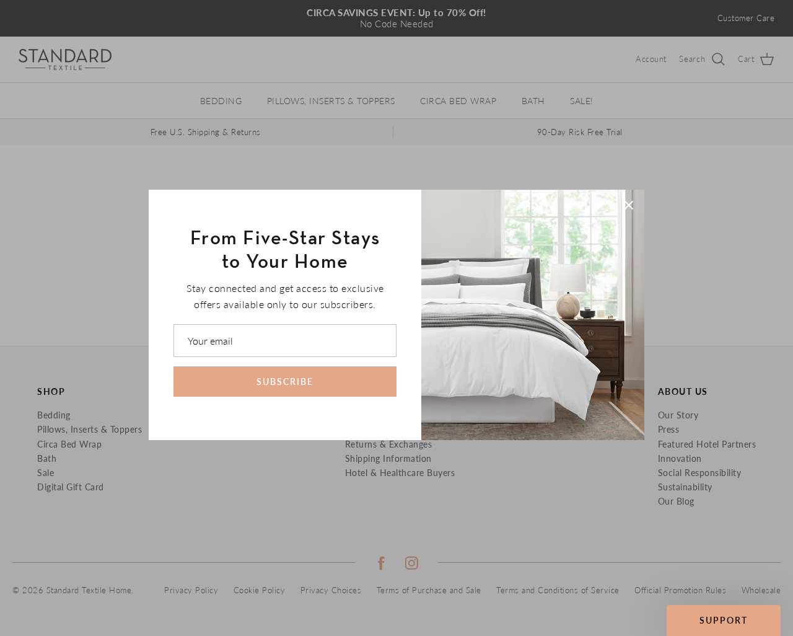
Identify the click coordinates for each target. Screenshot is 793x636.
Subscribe (284, 381)
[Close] (628, 205)
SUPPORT (723, 620)
